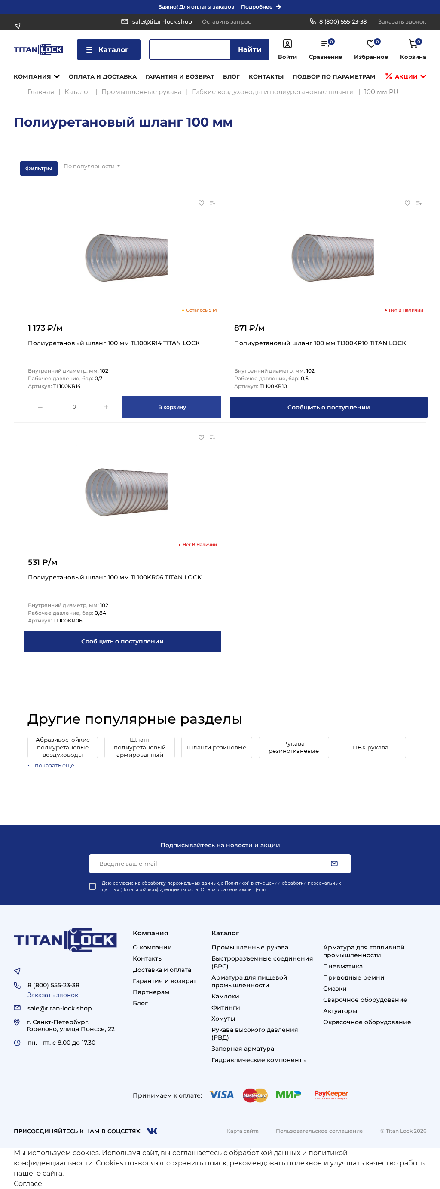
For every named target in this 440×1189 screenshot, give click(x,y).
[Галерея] (415, 168)
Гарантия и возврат (180, 76)
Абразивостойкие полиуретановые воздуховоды (63, 747)
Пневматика (343, 966)
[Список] (394, 168)
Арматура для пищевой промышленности (249, 981)
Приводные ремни (354, 977)
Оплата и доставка (103, 76)
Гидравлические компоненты (259, 1060)
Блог (231, 76)
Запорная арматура (242, 1049)
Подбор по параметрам (334, 76)
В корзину (172, 407)
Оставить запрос (226, 21)
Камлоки (225, 996)
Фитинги (225, 1007)
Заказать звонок (402, 21)
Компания (32, 76)
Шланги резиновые (216, 747)
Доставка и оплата (162, 970)
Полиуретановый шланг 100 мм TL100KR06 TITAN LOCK (115, 577)
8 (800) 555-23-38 (343, 21)
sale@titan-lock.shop (162, 21)
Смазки (335, 988)
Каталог (113, 49)
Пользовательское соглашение (319, 1131)
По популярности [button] (90, 166)
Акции (405, 76)
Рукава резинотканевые (294, 747)
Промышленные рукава (249, 947)
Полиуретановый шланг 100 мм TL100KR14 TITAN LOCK (114, 343)
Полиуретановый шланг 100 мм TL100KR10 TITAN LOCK (320, 343)
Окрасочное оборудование (367, 1022)
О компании (152, 947)
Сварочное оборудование (365, 1000)
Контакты (266, 76)
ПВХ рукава (370, 747)
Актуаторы (340, 1011)
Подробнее (257, 6)
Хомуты (223, 1018)
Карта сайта (242, 1131)
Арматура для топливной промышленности (364, 951)
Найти (250, 49)
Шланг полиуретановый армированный (140, 747)
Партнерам (151, 992)
